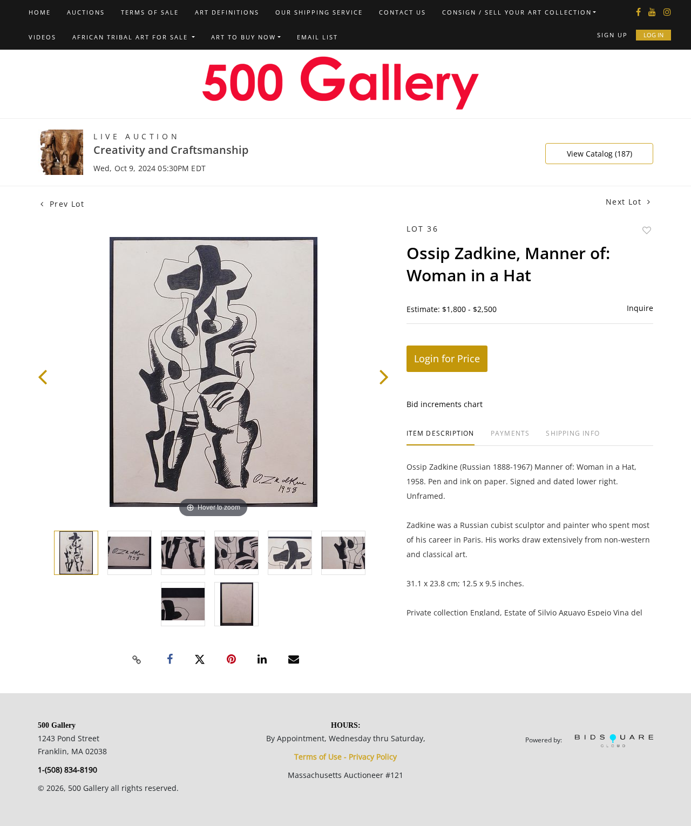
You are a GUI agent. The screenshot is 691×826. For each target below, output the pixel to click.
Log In (653, 35)
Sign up (612, 35)
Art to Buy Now (243, 37)
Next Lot (625, 201)
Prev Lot (65, 204)
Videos (42, 37)
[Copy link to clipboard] (137, 659)
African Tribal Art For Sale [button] (131, 37)
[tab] (441, 437)
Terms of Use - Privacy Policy (345, 756)
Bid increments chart (445, 404)
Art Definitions (227, 12)
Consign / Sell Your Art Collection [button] (517, 12)
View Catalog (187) (599, 153)
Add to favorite (646, 230)
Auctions (86, 12)
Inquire (640, 308)
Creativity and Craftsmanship (170, 150)
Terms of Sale (150, 12)
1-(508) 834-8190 (67, 769)
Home (40, 12)
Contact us (402, 12)
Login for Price (447, 358)
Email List (317, 37)
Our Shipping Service (319, 12)
